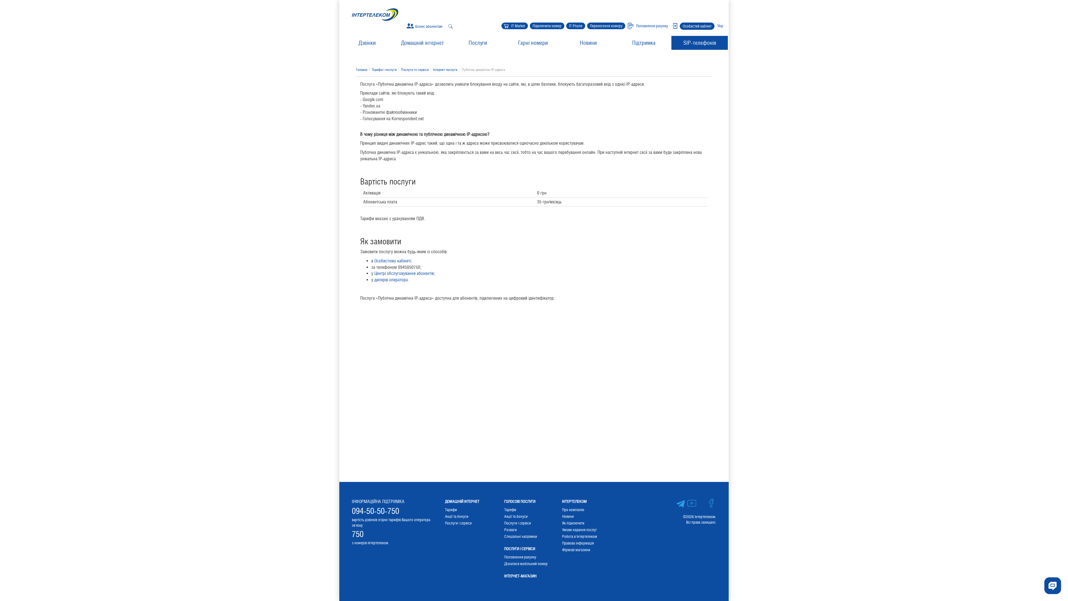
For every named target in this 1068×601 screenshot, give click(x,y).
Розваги (510, 530)
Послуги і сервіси (458, 523)
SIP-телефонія (699, 43)
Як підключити (573, 523)
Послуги (478, 43)
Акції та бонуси (456, 516)
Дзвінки (367, 43)
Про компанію (573, 510)
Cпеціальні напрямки (520, 536)
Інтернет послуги (445, 70)
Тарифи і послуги (384, 70)
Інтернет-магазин (520, 576)
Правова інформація (578, 543)
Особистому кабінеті (392, 260)
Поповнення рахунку (520, 557)
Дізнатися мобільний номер (526, 563)
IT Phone (575, 26)
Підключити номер (547, 26)
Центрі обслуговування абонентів (404, 273)
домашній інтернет (462, 501)
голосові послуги (519, 501)
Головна (361, 70)
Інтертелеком (574, 501)
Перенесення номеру (606, 26)
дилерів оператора (391, 279)
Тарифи (451, 510)
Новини (588, 43)
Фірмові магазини (576, 550)
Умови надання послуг (579, 530)
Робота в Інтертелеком (579, 536)
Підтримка (644, 43)
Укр (720, 25)
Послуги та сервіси (415, 70)
